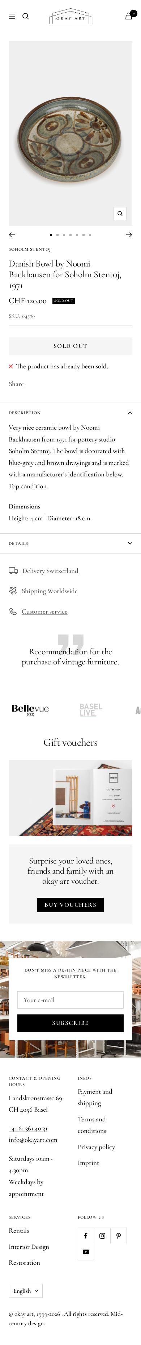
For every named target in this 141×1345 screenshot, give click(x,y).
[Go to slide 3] (64, 235)
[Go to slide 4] (70, 235)
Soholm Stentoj (30, 249)
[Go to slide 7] (90, 235)
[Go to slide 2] (57, 235)
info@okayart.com (33, 1139)
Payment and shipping (95, 1097)
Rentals (19, 1230)
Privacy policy (96, 1147)
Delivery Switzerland (50, 570)
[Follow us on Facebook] (86, 1236)
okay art (24, 1314)
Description (25, 412)
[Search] (25, 16)
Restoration (24, 1262)
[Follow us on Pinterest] (118, 1236)
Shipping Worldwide (50, 591)
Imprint (88, 1162)
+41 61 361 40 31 (28, 1128)
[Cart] (128, 16)
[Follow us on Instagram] (102, 1236)
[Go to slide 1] (51, 235)
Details (18, 543)
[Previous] (12, 234)
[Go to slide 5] (77, 235)
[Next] (129, 234)
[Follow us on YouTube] (86, 1252)
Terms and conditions (92, 1125)
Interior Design (29, 1246)
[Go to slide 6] (83, 235)
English (22, 1291)
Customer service (45, 611)
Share (16, 384)
